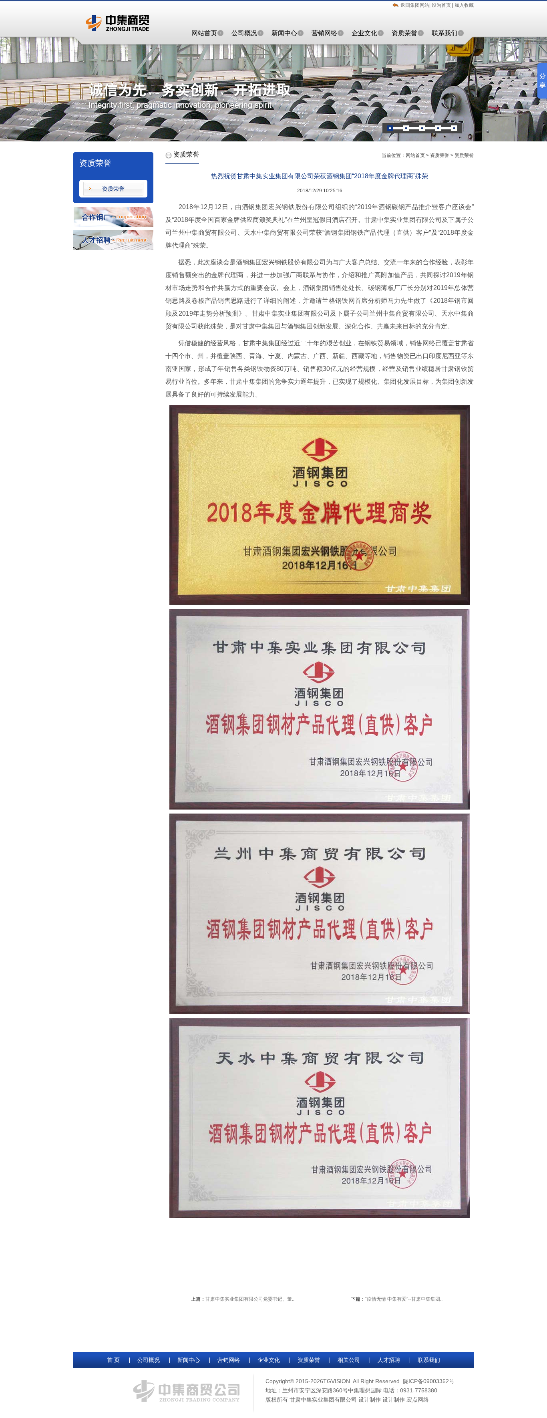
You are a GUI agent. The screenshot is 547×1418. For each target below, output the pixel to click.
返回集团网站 (414, 5)
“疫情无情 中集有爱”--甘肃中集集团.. (403, 1299)
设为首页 (442, 5)
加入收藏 (464, 5)
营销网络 (324, 33)
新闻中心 (284, 33)
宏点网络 (417, 1399)
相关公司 (349, 1360)
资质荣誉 (404, 33)
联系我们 (444, 33)
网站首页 (204, 33)
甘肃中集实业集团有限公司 (323, 1399)
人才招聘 (389, 1360)
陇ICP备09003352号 (428, 1381)
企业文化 (364, 33)
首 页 (113, 1360)
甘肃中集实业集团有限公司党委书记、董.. (249, 1299)
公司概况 (244, 33)
